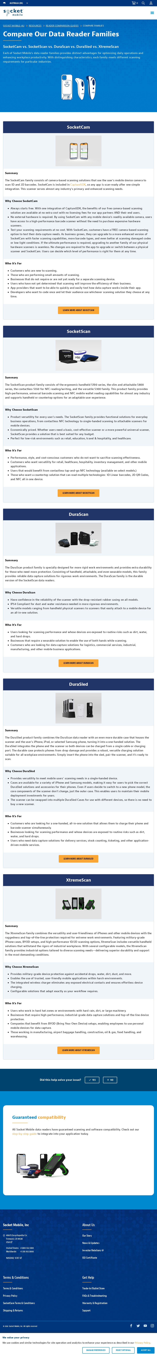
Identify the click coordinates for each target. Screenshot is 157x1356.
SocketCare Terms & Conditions (19, 1303)
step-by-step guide (24, 1134)
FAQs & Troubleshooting (94, 1296)
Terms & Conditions (13, 1288)
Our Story (87, 1235)
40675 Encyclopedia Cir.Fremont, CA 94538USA (16, 1239)
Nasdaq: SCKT (12, 1258)
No (110, 1080)
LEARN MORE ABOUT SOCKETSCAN (79, 493)
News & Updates (90, 1243)
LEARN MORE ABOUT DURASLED (79, 858)
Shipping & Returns (13, 1310)
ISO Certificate (89, 1258)
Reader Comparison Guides (62, 25)
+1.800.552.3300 (27, 1248)
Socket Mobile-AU (13, 25)
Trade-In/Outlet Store (93, 1288)
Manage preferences (95, 1350)
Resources (35, 25)
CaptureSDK (78, 184)
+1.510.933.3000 (27, 1251)
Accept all (146, 1350)
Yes (92, 1080)
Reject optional (123, 1350)
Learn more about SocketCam (78, 310)
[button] (151, 3)
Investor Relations (91, 1250)
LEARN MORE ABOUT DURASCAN (78, 663)
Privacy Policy (10, 1296)
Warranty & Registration (95, 1303)
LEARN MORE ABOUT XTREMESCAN (78, 1050)
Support (86, 1310)
